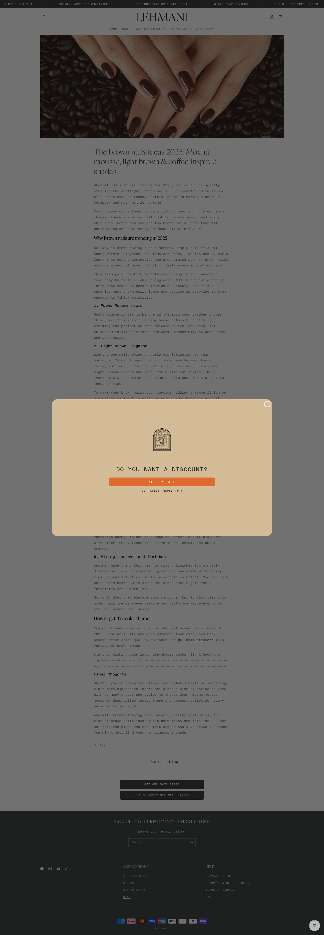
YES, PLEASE (162, 482)
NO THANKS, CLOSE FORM (162, 491)
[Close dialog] (267, 404)
